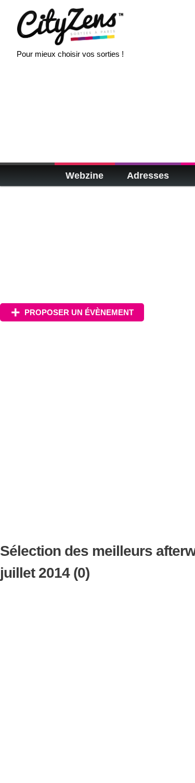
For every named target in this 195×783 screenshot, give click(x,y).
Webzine (84, 175)
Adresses (148, 175)
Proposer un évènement (79, 312)
